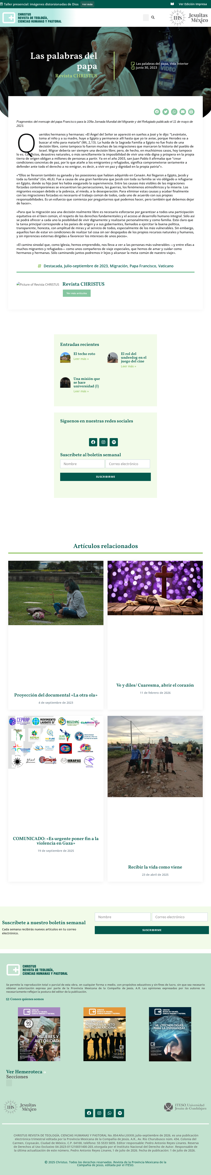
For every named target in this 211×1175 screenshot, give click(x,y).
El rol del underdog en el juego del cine (134, 357)
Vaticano (165, 265)
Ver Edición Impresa (193, 4)
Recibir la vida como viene (155, 867)
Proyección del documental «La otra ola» (55, 695)
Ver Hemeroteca (24, 1072)
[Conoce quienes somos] (7, 999)
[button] (146, 17)
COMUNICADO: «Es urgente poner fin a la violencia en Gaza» (56, 841)
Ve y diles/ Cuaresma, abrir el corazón (155, 685)
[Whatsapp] (110, 1113)
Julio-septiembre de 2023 (86, 265)
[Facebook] (93, 442)
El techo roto (85, 354)
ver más (87, 4)
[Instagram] (103, 442)
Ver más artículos (77, 293)
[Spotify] (114, 442)
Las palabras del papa (152, 63)
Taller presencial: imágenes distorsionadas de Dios (41, 4)
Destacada (53, 265)
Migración (119, 265)
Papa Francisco (143, 265)
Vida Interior (179, 63)
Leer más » (81, 359)
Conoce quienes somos (27, 999)
